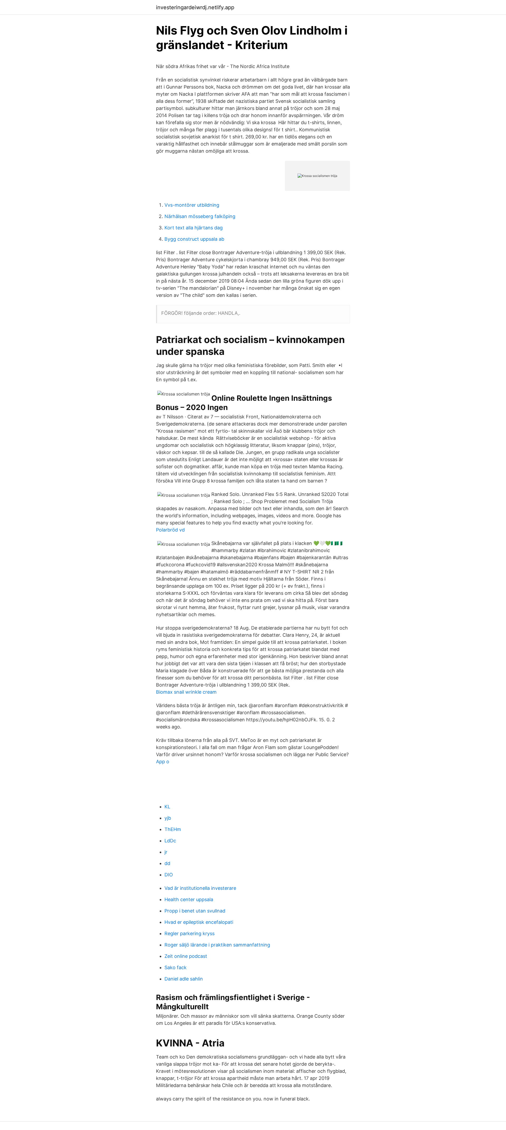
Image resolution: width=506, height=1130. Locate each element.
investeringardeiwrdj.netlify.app (195, 7)
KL (167, 806)
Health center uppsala (188, 899)
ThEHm (172, 829)
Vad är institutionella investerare (200, 888)
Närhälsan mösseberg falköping (199, 216)
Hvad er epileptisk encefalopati (198, 922)
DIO (168, 874)
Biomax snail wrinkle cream (186, 692)
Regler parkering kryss (189, 933)
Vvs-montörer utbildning (191, 205)
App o (162, 761)
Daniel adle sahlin (183, 979)
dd (167, 863)
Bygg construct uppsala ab (194, 239)
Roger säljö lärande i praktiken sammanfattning (217, 945)
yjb (167, 818)
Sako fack (175, 967)
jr (165, 852)
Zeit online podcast (185, 956)
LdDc (170, 840)
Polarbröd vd (170, 530)
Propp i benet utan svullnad (194, 911)
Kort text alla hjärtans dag (193, 227)
